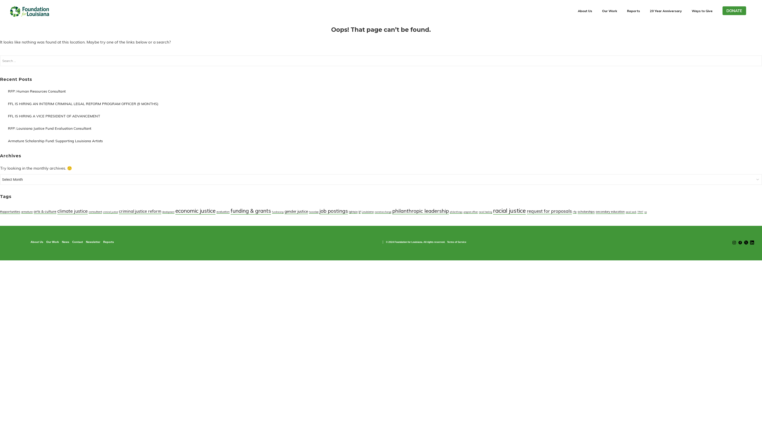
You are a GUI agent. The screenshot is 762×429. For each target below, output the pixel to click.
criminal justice (110, 212)
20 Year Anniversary (666, 11)
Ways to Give (702, 11)
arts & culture (45, 211)
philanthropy (456, 212)
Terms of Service (456, 242)
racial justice (509, 210)
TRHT (640, 212)
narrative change (383, 212)
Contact (77, 241)
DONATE (734, 10)
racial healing (485, 212)
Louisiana (368, 211)
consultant (95, 211)
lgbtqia (353, 211)
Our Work (609, 11)
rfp (575, 211)
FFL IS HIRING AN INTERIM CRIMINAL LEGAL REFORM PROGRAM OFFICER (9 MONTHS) (83, 103)
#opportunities (10, 212)
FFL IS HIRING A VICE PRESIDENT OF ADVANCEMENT (54, 116)
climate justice (72, 211)
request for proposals (549, 211)
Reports (633, 11)
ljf (360, 211)
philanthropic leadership (420, 211)
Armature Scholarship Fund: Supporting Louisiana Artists (55, 141)
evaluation (223, 211)
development (168, 212)
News (65, 241)
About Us (585, 11)
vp (645, 212)
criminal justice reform (140, 211)
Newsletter (93, 241)
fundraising (278, 212)
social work (631, 212)
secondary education (610, 212)
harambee (313, 212)
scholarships (586, 212)
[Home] (30, 13)
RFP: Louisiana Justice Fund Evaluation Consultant (49, 128)
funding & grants (251, 210)
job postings (333, 211)
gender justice (296, 211)
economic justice (195, 210)
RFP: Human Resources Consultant (37, 91)
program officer (471, 212)
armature (27, 211)
